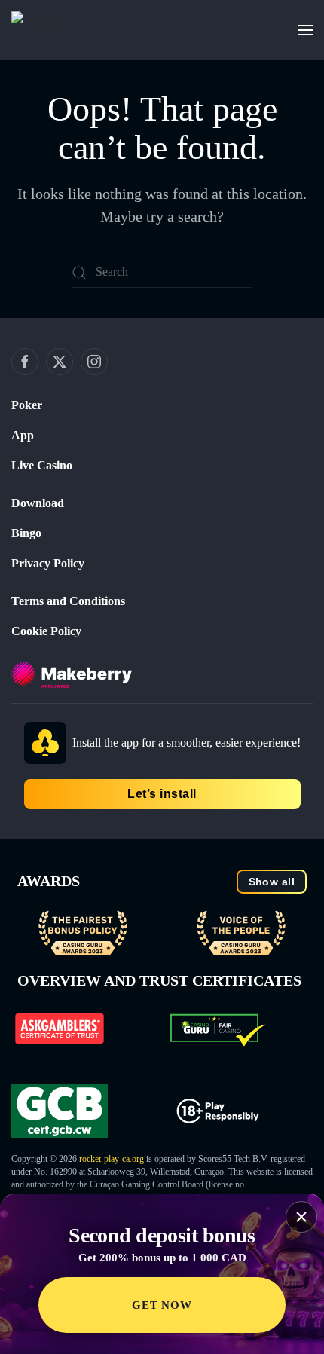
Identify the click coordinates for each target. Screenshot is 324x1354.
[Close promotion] (301, 1217)
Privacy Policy (47, 563)
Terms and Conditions (68, 600)
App (22, 435)
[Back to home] (61, 30)
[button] (305, 30)
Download (37, 503)
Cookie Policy (46, 631)
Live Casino (41, 465)
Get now (162, 1305)
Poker (26, 405)
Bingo (26, 533)
